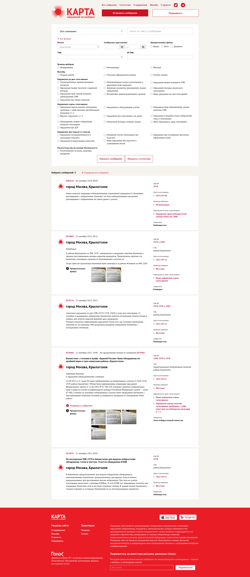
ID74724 (70, 300)
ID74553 (70, 453)
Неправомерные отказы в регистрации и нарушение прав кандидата (125, 83)
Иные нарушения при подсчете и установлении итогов (121, 142)
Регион (60, 42)
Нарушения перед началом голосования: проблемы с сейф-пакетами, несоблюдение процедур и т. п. (79, 110)
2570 (155, 306)
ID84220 (70, 180)
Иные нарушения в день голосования (170, 121)
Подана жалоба (67, 75)
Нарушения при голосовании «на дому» (125, 116)
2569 (162, 242)
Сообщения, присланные (115, 42)
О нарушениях (140, 5)
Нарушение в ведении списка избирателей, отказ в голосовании (172, 117)
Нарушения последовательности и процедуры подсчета (75, 136)
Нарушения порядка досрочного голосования (168, 89)
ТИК (59, 52)
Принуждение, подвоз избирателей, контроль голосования (76, 123)
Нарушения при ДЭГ (69, 127)
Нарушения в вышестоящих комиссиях (77, 141)
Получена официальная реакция (121, 75)
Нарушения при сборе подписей (74, 100)
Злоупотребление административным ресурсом (76, 83)
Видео (156, 46)
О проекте (166, 5)
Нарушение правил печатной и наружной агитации (78, 89)
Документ (178, 46)
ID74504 (141, 352)
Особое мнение (160, 75)
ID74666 (70, 352)
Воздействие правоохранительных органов (126, 94)
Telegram (85, 530)
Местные (157, 67)
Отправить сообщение (125, 12)
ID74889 (70, 236)
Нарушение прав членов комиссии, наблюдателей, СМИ (75, 95)
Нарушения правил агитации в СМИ (169, 82)
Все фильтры (65, 38)
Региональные (113, 67)
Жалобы (154, 5)
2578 (155, 186)
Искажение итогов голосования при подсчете (122, 136)
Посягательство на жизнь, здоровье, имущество (76, 152)
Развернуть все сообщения (96, 172)
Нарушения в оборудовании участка (123, 107)
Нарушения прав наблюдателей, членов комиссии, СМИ (171, 108)
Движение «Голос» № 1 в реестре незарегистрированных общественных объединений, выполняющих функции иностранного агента (77, 561)
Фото (166, 46)
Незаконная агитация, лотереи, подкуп (124, 121)
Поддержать (175, 13)
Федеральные (66, 67)
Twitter (84, 533)
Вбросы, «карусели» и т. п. (71, 116)
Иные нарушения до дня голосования (170, 94)
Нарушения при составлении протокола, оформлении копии (171, 136)
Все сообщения (109, 5)
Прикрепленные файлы (161, 42)
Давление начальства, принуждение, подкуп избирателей (126, 89)
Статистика (125, 5)
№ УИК (130, 52)
